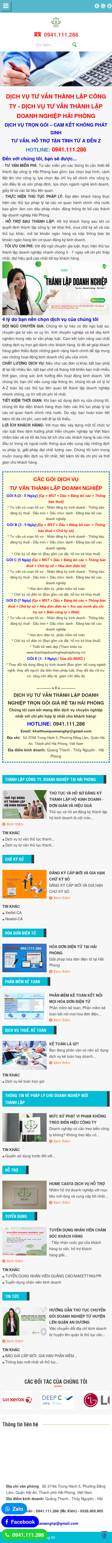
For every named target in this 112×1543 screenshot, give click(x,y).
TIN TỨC (12, 1296)
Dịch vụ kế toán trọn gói (24, 1081)
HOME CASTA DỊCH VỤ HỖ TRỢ (77, 1183)
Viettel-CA (13, 912)
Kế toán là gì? (64, 1043)
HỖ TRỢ (11, 1170)
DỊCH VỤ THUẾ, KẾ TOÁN (25, 1030)
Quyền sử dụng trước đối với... (30, 1155)
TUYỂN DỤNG (16, 1216)
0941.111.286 (28, 1534)
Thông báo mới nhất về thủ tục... (32, 1361)
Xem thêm (15, 823)
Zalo (18, 1508)
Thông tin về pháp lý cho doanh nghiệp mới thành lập (46, 1098)
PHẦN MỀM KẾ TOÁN (22, 981)
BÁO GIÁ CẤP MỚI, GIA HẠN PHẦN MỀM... (41, 1355)
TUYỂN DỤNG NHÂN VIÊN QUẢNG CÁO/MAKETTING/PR (53, 1275)
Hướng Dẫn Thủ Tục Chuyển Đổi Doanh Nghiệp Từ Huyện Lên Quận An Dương (77, 1316)
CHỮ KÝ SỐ (14, 859)
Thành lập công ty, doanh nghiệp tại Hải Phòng (50, 779)
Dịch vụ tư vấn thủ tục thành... (30, 839)
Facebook (23, 1521)
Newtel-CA (14, 918)
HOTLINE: (38, 150)
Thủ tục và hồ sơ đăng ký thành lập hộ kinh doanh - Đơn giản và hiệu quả (76, 799)
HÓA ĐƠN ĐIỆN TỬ (20, 933)
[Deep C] (52, 1400)
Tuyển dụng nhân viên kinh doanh (33, 1282)
